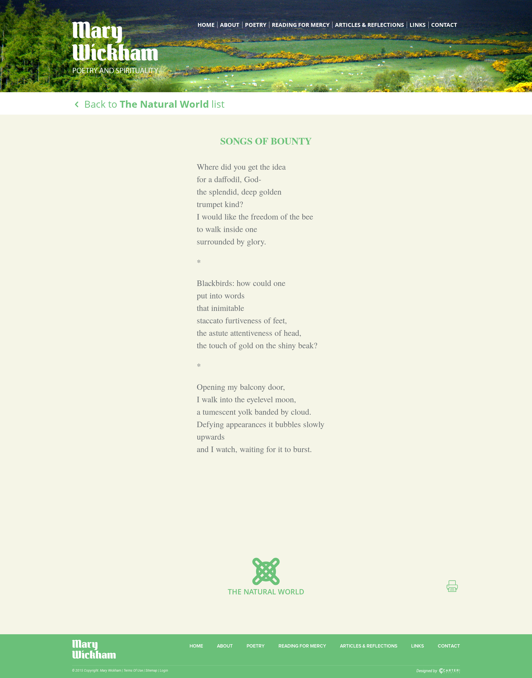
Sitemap (151, 670)
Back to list (153, 103)
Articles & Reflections (369, 25)
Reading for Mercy (300, 25)
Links (418, 25)
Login (164, 670)
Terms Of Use (133, 670)
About (229, 25)
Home (206, 25)
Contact (444, 25)
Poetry (255, 25)
